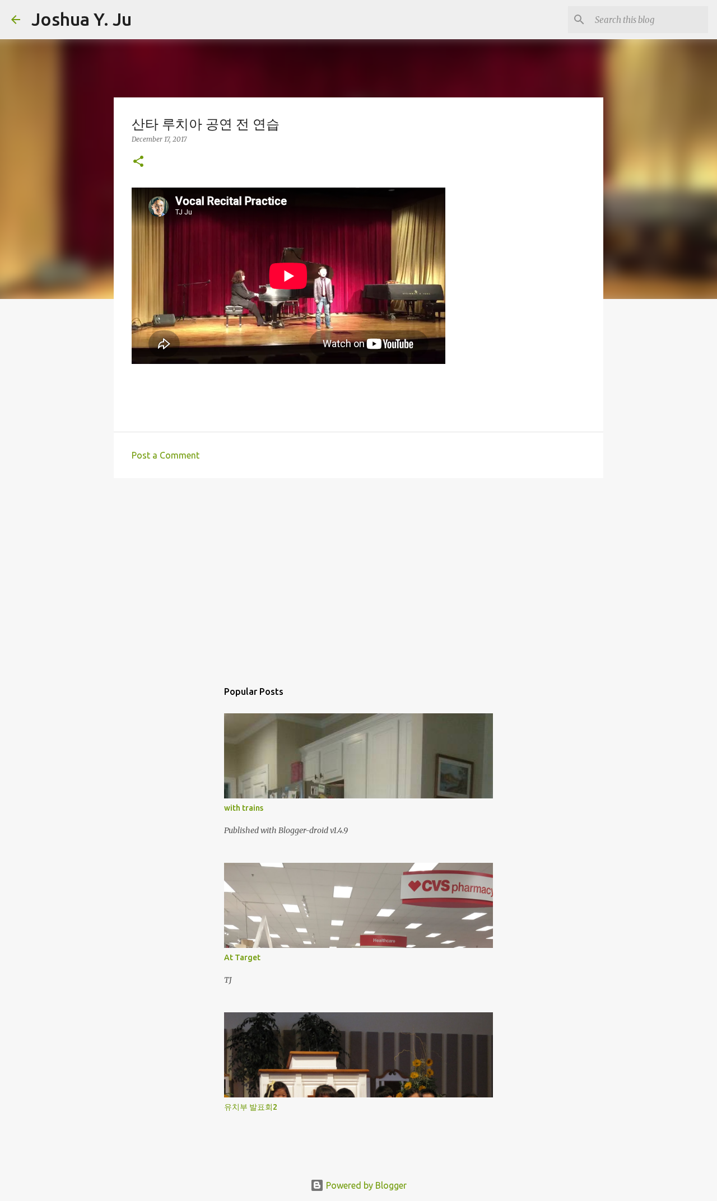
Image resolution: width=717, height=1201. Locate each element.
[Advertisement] (358, 573)
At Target (242, 957)
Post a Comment (165, 455)
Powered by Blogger (365, 1185)
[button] (138, 162)
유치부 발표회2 (250, 1106)
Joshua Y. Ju (81, 19)
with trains (243, 807)
